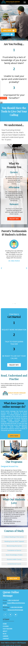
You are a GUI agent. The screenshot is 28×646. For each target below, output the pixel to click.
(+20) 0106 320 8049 (16, 607)
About (5, 631)
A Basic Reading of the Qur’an (14, 537)
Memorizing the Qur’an (14, 546)
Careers (5, 636)
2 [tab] (15, 303)
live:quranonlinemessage (15, 610)
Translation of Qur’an (14, 550)
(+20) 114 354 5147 (13, 600)
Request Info (14, 219)
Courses (6, 34)
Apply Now (7, 30)
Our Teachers (7, 629)
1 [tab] (13, 303)
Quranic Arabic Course (14, 559)
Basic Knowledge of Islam (14, 555)
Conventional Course (14, 564)
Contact (6, 638)
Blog (4, 633)
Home (5, 624)
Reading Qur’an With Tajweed (14, 541)
